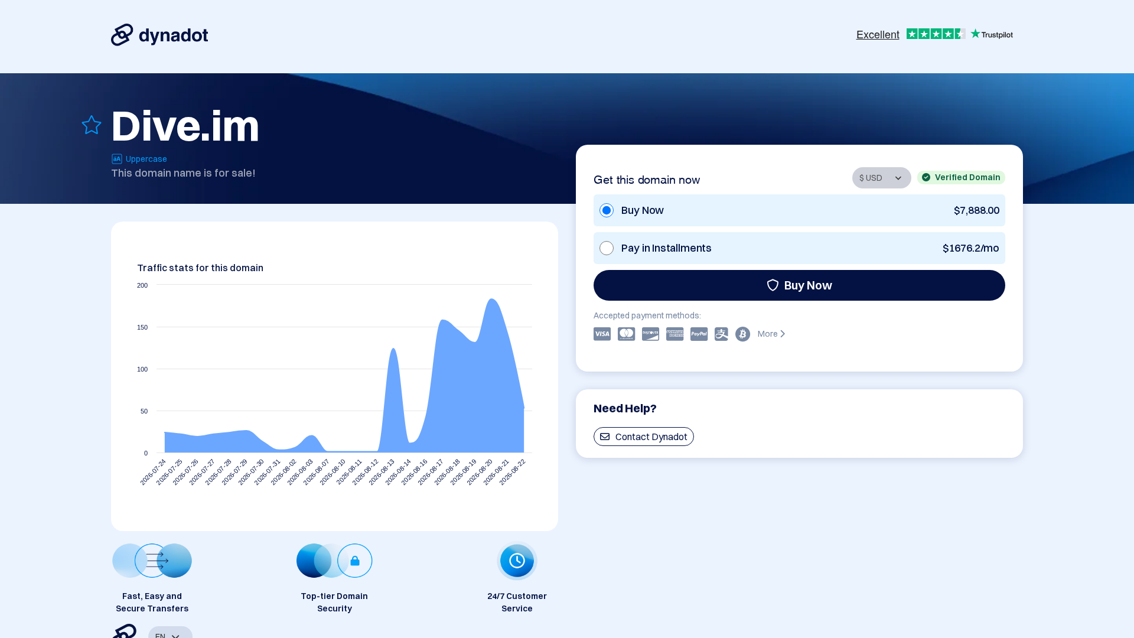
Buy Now (808, 285)
